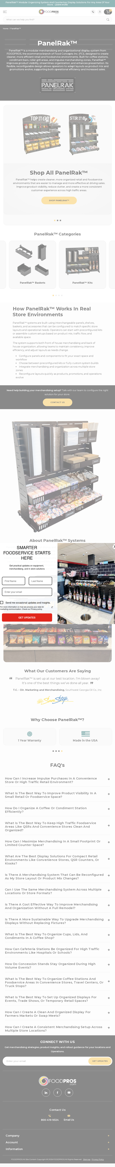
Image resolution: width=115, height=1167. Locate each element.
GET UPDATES (26, 617)
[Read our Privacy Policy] (52, 607)
